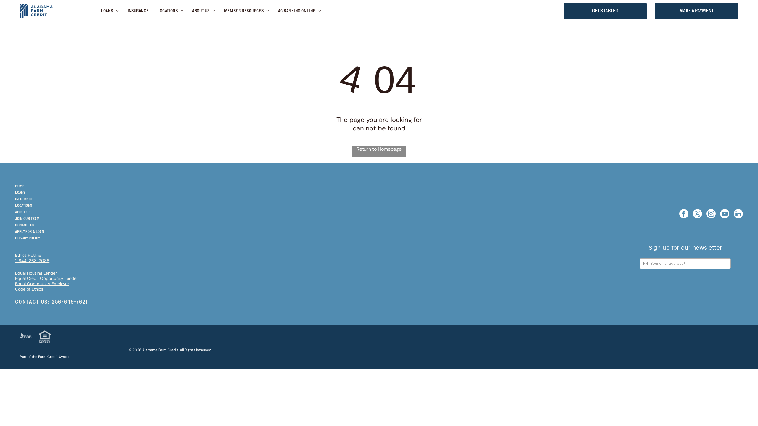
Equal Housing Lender (36, 273)
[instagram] (711, 214)
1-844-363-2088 (32, 260)
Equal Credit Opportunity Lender (46, 278)
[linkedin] (738, 214)
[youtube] (724, 214)
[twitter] (697, 214)
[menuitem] (110, 11)
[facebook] (683, 214)
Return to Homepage (379, 149)
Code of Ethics (29, 289)
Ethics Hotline (28, 255)
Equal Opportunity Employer (42, 283)
